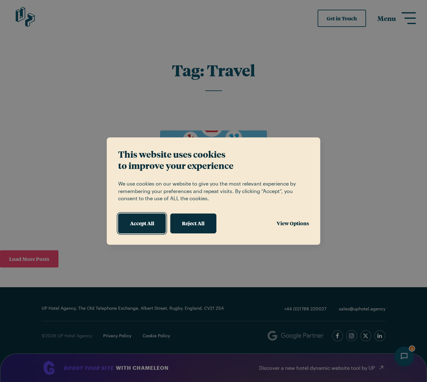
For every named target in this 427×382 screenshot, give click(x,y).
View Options (293, 223)
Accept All (142, 223)
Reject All (193, 223)
